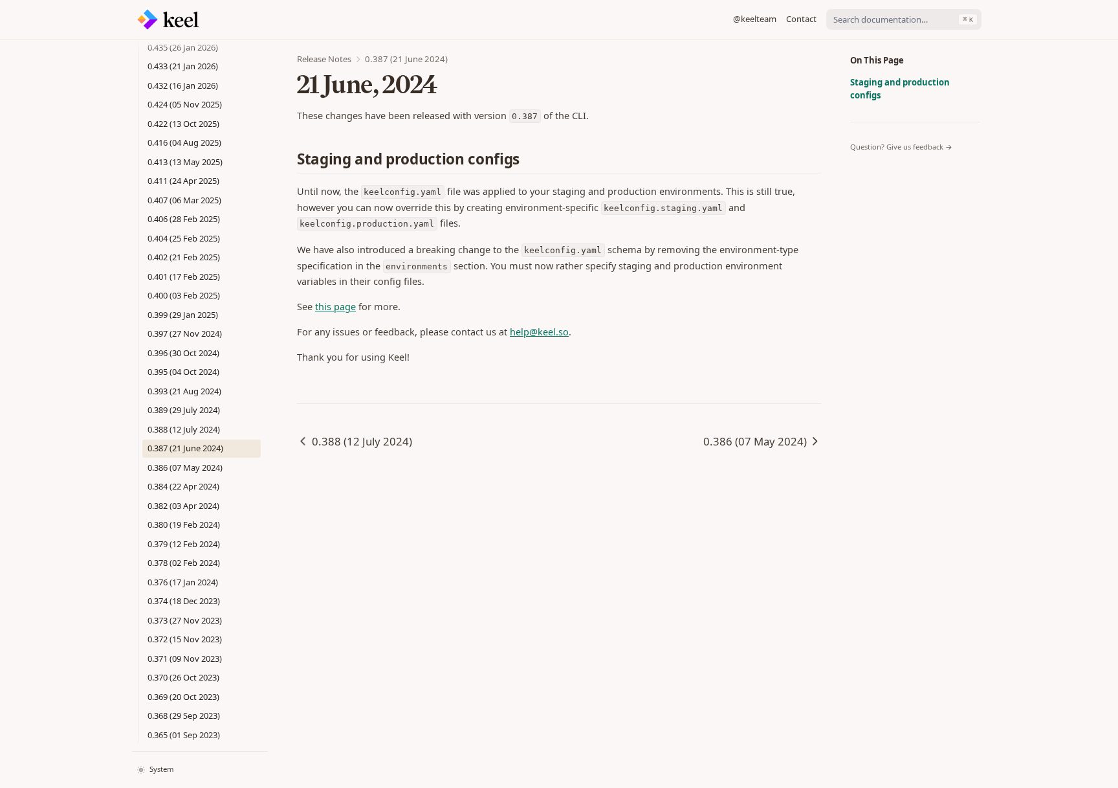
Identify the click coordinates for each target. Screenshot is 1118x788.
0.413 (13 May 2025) (185, 162)
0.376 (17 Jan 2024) (183, 582)
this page (335, 306)
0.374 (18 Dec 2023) (184, 601)
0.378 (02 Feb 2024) (184, 562)
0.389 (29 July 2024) (184, 410)
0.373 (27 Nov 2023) (185, 620)
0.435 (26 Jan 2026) (183, 47)
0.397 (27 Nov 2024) (185, 333)
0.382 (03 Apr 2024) (183, 506)
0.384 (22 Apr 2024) (183, 486)
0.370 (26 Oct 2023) (183, 677)
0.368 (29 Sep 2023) (184, 715)
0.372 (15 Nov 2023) (185, 639)
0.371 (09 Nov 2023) (185, 658)
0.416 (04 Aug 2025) (184, 142)
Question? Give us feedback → (901, 147)
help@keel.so (539, 331)
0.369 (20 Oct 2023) (183, 697)
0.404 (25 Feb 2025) (184, 238)
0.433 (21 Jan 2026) (183, 66)
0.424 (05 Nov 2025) (185, 104)
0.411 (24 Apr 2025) (183, 180)
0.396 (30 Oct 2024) (183, 353)
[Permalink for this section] (529, 159)
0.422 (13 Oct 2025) (183, 123)
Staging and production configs (900, 88)
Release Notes (324, 59)
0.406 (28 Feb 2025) (184, 219)
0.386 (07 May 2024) (185, 467)
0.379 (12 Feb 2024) (184, 544)
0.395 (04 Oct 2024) (183, 371)
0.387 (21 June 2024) (185, 448)
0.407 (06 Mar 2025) (184, 200)
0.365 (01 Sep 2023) (184, 735)
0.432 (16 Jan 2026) (183, 85)
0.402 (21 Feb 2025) (184, 257)
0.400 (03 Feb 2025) (184, 295)
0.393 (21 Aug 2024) (184, 391)
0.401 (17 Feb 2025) (184, 276)
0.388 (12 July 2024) (184, 429)
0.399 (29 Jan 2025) (183, 315)
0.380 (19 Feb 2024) (184, 524)
